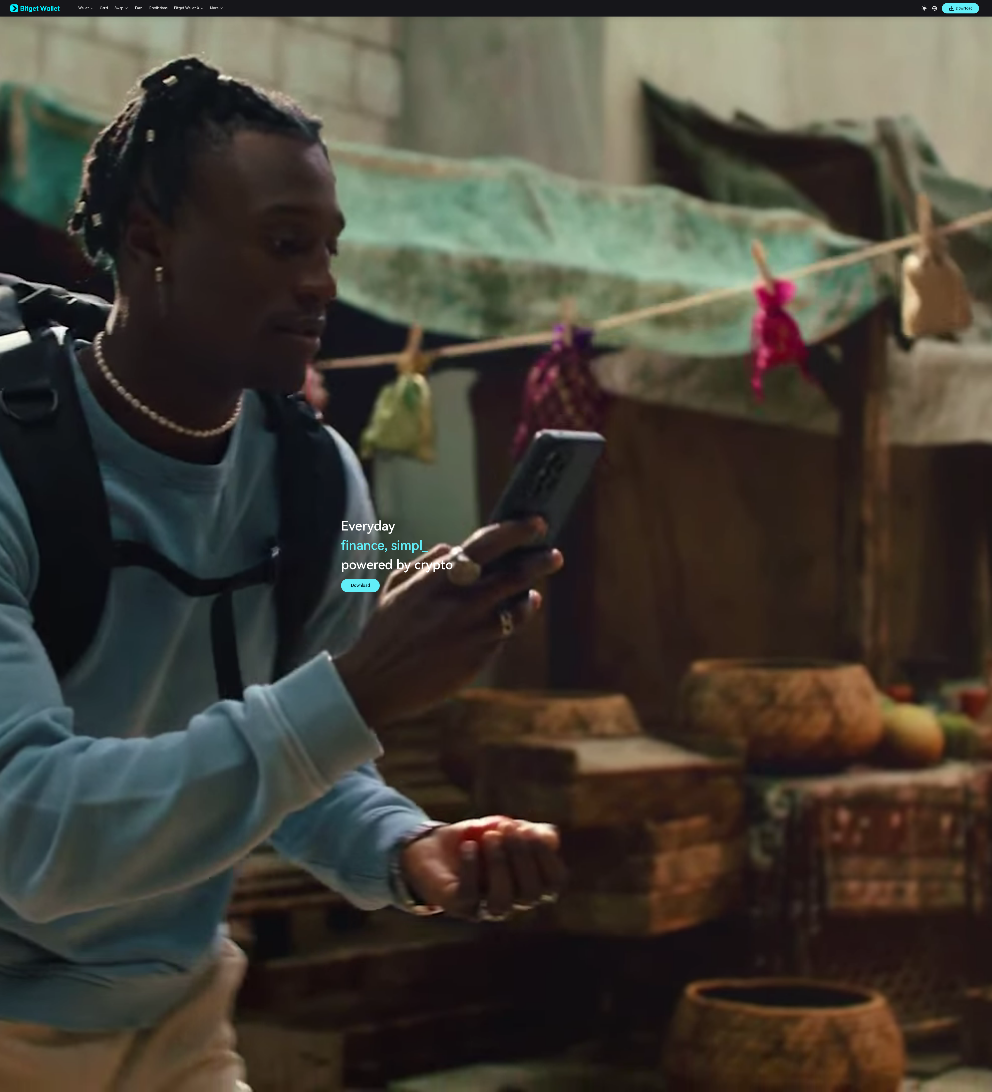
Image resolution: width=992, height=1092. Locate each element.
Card (104, 8)
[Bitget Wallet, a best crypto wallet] (41, 8)
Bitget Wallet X (186, 8)
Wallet (83, 8)
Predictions (158, 8)
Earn (138, 8)
